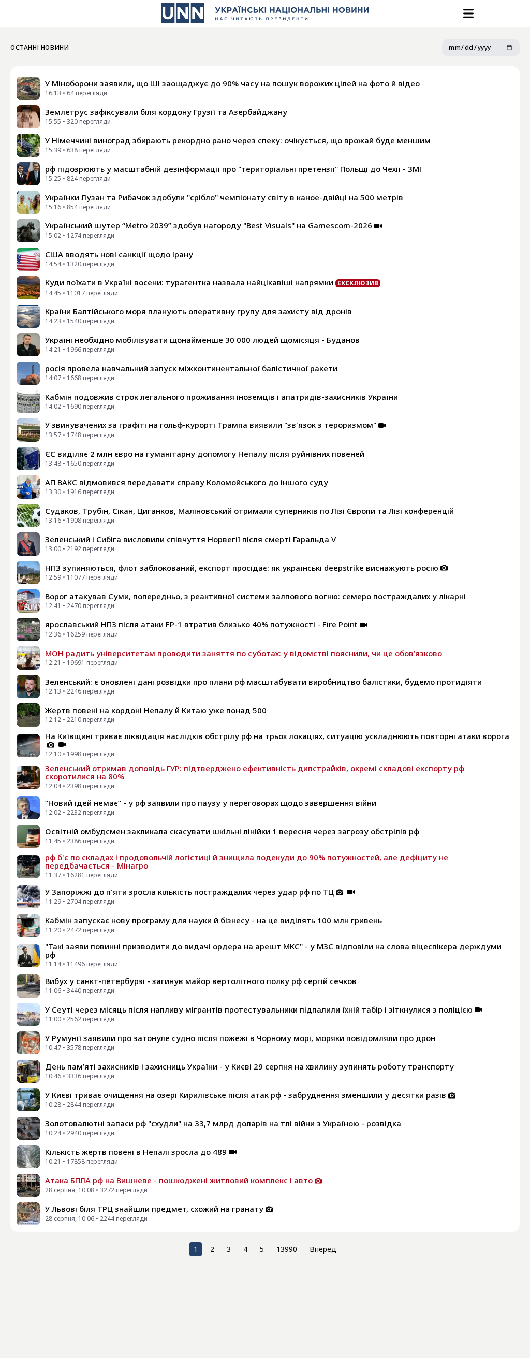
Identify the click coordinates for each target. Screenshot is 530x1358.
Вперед (323, 1249)
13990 (286, 1249)
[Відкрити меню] (467, 13)
